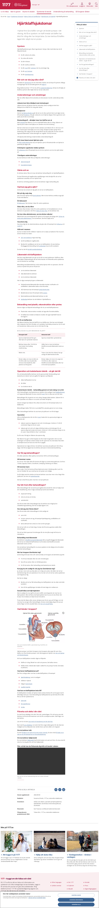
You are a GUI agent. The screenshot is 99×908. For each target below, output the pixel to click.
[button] (63, 789)
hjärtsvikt (23, 700)
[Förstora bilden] (41, 627)
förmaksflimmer (25, 704)
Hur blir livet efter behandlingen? (84, 69)
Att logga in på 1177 (11, 855)
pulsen (45, 293)
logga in (44, 84)
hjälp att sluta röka (41, 211)
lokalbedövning (60, 392)
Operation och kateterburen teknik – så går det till (87, 60)
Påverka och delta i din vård (87, 78)
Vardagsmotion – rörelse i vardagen (79, 856)
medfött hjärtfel (25, 687)
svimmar (33, 68)
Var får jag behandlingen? (86, 64)
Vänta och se (83, 42)
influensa (59, 224)
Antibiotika (24, 299)
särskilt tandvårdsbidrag (35, 249)
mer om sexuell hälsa (46, 604)
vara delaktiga (28, 725)
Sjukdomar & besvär (17, 16)
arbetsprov (22, 150)
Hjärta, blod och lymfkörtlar (32, 16)
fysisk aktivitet (37, 195)
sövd (43, 394)
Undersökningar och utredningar (85, 37)
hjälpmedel (30, 740)
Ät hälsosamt (21, 203)
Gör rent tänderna (26, 237)
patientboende (35, 476)
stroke (23, 707)
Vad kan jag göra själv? (85, 45)
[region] (49, 899)
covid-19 (19, 226)
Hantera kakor (76, 895)
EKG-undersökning (24, 142)
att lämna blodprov (27, 113)
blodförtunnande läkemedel (34, 540)
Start (8, 16)
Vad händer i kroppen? (85, 74)
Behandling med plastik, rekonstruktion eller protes (87, 54)
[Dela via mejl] (55, 789)
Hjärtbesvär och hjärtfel (48, 16)
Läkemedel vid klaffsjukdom (87, 49)
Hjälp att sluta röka (44, 855)
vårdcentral (28, 82)
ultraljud (22, 122)
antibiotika (42, 246)
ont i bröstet (28, 71)
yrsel (26, 68)
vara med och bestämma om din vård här (40, 721)
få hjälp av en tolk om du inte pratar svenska (34, 732)
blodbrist (27, 115)
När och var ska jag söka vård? (88, 32)
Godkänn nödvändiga (76, 900)
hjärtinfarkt (29, 684)
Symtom (81, 28)
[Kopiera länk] (59, 789)
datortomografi (25, 162)
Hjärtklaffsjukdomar (62, 16)
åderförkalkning (25, 677)
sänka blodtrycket (44, 289)
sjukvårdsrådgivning (46, 88)
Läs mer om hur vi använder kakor (37, 897)
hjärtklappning (29, 74)
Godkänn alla (76, 904)
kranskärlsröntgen (26, 165)
